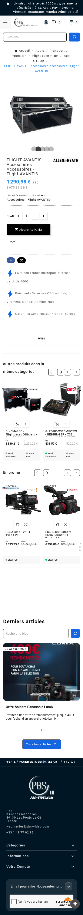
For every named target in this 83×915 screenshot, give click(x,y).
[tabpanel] (41, 115)
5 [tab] (50, 149)
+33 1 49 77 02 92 (20, 832)
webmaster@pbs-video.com (27, 826)
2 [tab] (37, 149)
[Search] (74, 37)
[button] (41, 730)
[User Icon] (46, 22)
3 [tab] (41, 149)
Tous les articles (39, 744)
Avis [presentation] (41, 338)
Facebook (11, 260)
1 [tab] (33, 149)
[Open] (5, 22)
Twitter (21, 260)
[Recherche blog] (75, 633)
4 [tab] (46, 149)
